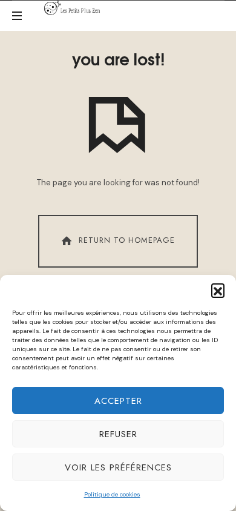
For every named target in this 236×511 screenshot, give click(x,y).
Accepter (118, 400)
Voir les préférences (118, 467)
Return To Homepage (127, 240)
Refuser (118, 434)
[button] (218, 290)
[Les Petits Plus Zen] (74, 8)
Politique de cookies (112, 494)
